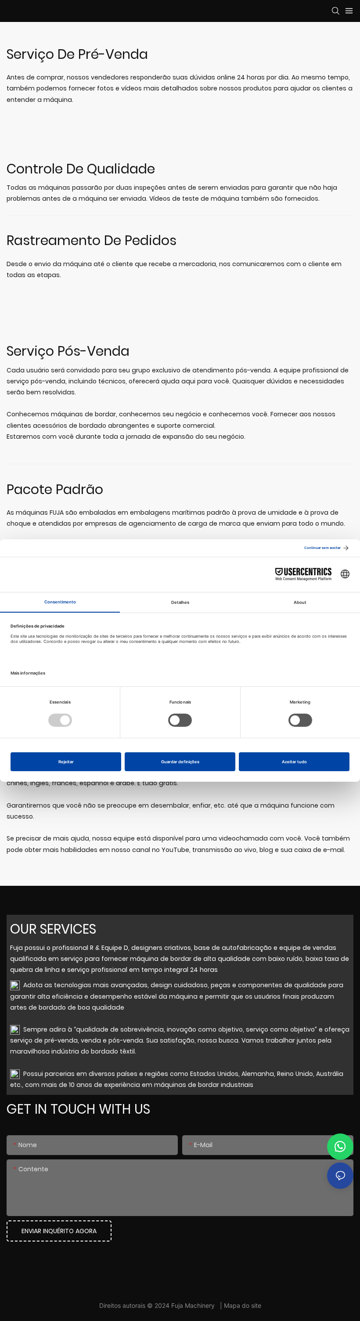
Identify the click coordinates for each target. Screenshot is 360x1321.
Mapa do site (242, 1305)
